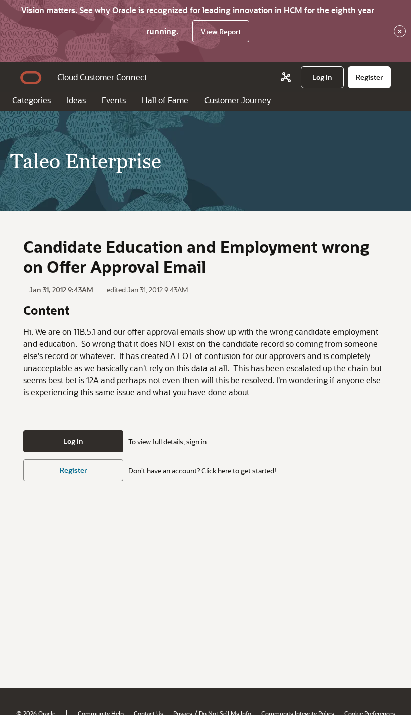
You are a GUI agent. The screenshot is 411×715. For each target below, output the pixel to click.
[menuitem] (322, 77)
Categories (31, 100)
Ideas (76, 100)
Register (73, 470)
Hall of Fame (165, 100)
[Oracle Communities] (286, 77)
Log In (73, 441)
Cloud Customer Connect (102, 77)
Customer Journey (237, 100)
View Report (221, 31)
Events (114, 100)
